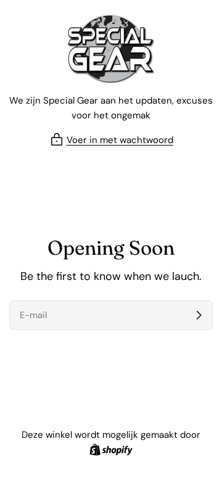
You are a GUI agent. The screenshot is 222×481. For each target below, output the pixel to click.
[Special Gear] (111, 49)
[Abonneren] (199, 315)
